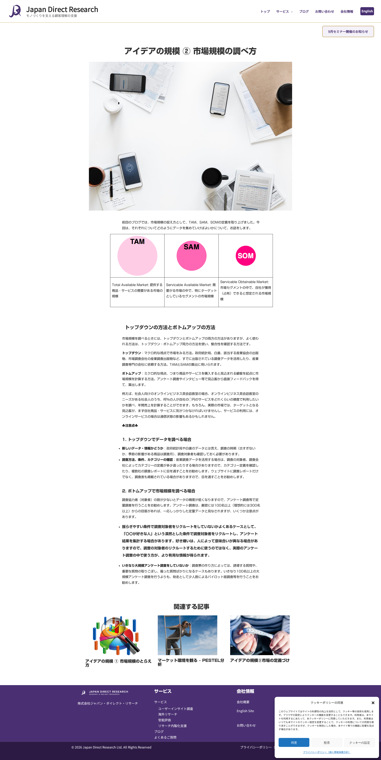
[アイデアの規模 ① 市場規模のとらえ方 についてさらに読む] (115, 635)
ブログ (159, 731)
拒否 (327, 743)
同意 (294, 743)
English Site (245, 710)
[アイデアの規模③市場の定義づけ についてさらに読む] (260, 635)
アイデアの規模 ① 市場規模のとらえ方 (118, 663)
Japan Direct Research (62, 9)
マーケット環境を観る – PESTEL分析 (191, 662)
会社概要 (243, 701)
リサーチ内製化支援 (172, 725)
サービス (160, 701)
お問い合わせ (246, 725)
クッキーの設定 (359, 743)
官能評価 (164, 719)
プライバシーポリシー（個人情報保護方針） (327, 752)
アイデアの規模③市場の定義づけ (260, 660)
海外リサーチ (167, 714)
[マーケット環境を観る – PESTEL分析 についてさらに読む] (187, 635)
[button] (373, 703)
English (367, 11)
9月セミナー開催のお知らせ (348, 31)
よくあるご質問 (165, 737)
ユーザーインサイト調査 (175, 708)
